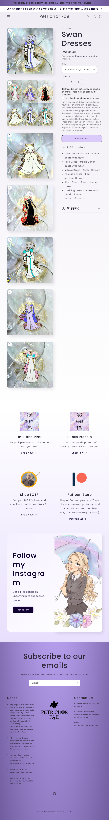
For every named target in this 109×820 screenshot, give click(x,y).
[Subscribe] (77, 683)
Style (64, 64)
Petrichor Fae (49, 812)
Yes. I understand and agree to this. (82, 98)
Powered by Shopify (63, 812)
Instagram (23, 609)
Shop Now (78, 452)
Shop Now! (27, 452)
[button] (8, 16)
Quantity (66, 76)
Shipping (79, 56)
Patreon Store (77, 518)
